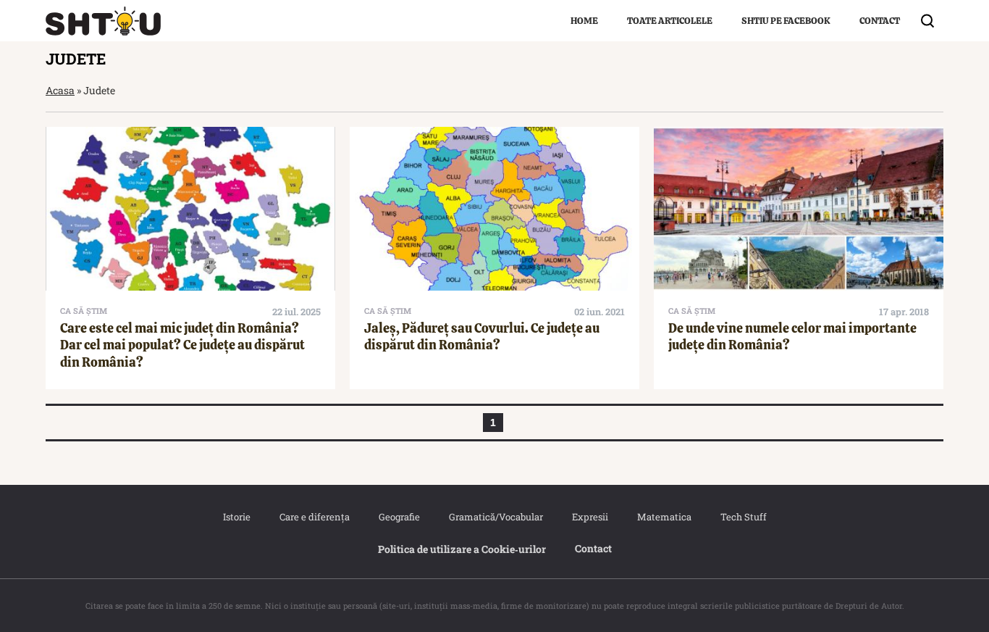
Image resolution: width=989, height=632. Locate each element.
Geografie (399, 516)
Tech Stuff (743, 516)
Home (584, 20)
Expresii (590, 516)
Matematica (664, 516)
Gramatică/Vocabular (496, 516)
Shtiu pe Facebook (785, 20)
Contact (879, 20)
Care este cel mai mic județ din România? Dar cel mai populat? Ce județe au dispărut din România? (182, 345)
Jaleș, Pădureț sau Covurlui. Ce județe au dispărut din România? (481, 336)
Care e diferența (314, 516)
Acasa (60, 90)
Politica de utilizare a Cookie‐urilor (462, 549)
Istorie (237, 516)
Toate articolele (669, 20)
